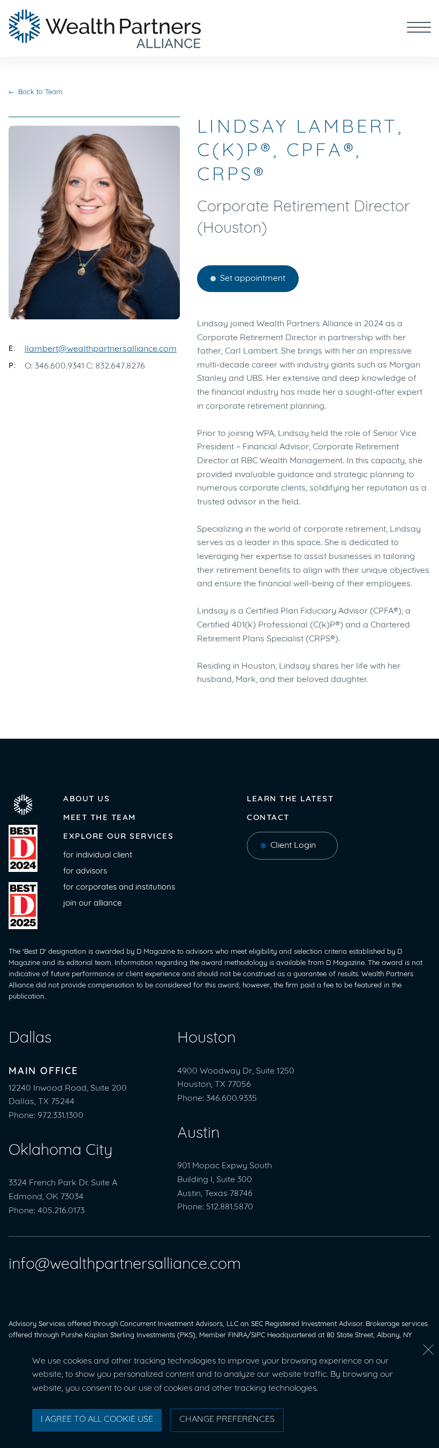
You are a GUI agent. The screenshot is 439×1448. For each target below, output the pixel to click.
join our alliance (92, 904)
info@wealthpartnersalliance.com (125, 1265)
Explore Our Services (118, 837)
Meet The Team (99, 818)
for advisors (85, 872)
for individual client (97, 856)
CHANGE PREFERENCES (227, 1419)
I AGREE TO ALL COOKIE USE (97, 1419)
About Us (86, 799)
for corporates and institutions (119, 888)
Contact (268, 818)
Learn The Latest (290, 799)
